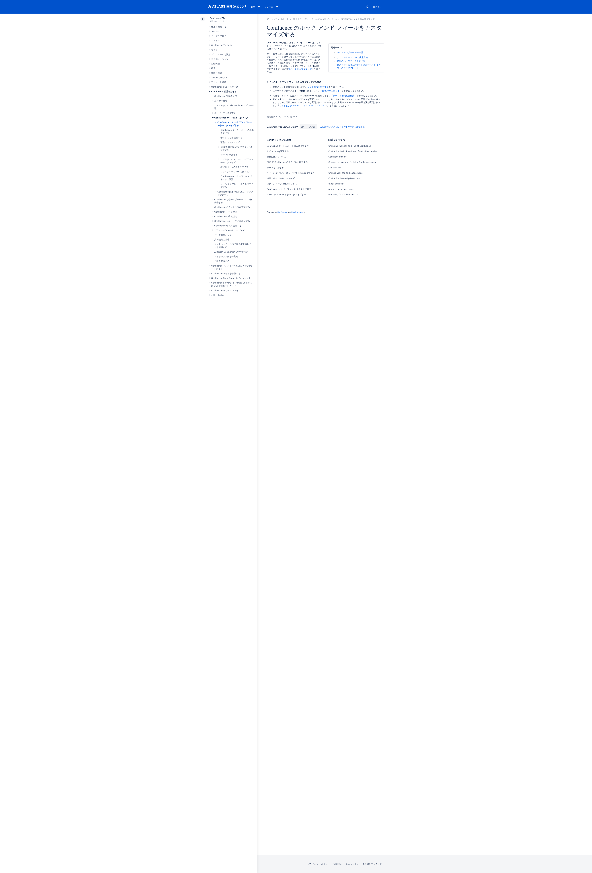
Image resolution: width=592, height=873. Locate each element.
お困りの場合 (217, 295)
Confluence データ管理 (225, 211)
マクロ (214, 49)
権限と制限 (216, 73)
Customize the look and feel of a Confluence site (352, 151)
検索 (367, 6)
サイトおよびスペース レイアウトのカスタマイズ (303, 105)
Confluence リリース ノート (225, 290)
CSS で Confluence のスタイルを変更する (287, 162)
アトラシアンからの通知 (226, 256)
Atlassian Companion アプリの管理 (231, 251)
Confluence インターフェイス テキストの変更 (289, 189)
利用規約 (337, 864)
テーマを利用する (229, 154)
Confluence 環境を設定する (227, 225)
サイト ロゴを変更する (231, 137)
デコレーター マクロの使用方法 (352, 57)
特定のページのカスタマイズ (234, 167)
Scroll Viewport (297, 212)
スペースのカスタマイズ (300, 69)
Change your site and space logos (345, 173)
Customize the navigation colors (344, 178)
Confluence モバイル (221, 45)
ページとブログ (218, 36)
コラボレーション (219, 59)
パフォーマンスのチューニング (229, 230)
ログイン (377, 6)
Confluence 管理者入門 (225, 96)
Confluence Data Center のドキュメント (231, 278)
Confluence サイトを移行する (225, 273)
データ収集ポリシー (224, 235)
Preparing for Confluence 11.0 (343, 194)
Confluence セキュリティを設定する (232, 221)
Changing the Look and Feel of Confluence (349, 146)
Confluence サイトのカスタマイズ (231, 117)
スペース (215, 31)
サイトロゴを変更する (318, 87)
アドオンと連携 (218, 82)
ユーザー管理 (220, 100)
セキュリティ (352, 864)
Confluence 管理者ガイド (224, 91)
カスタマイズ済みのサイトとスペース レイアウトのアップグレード (359, 66)
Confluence (282, 212)
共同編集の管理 (221, 239)
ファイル (215, 40)
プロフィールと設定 (220, 54)
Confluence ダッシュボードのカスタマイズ (288, 146)
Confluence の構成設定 (225, 216)
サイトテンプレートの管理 (350, 52)
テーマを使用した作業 (343, 95)
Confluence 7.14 (217, 18)
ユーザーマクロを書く (225, 113)
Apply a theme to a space (341, 189)
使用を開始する (218, 26)
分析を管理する (221, 261)
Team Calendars (219, 77)
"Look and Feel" (336, 183)
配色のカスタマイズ (230, 142)
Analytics (215, 63)
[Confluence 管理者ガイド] (336, 19)
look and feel (334, 167)
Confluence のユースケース (224, 86)
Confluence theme (337, 156)
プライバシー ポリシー (318, 864)
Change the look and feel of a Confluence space (352, 162)
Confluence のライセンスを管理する (232, 207)
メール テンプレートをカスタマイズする (286, 194)
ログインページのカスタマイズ (235, 171)
